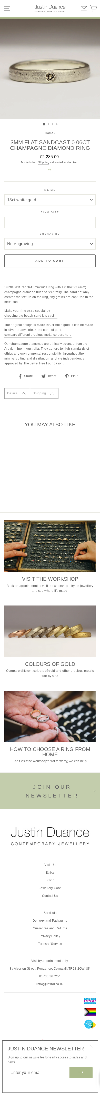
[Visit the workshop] (50, 546)
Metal (49, 190)
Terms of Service (50, 944)
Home (49, 133)
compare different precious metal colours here (38, 335)
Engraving (50, 234)
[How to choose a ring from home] (50, 716)
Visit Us (49, 865)
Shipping (43, 162)
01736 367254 (50, 976)
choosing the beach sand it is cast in (30, 315)
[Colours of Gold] (50, 631)
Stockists (50, 913)
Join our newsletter (52, 791)
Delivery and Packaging (50, 920)
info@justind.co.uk (49, 984)
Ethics (50, 872)
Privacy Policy (50, 936)
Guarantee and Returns (50, 928)
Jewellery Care (50, 888)
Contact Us (50, 896)
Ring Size (50, 212)
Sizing (50, 880)
